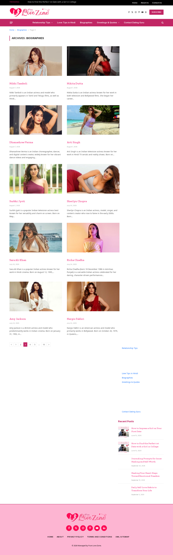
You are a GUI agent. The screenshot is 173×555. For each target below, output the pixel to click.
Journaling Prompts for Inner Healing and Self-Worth (146, 460)
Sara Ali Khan (17, 260)
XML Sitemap (122, 537)
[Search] (162, 23)
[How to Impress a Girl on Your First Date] (123, 432)
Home (134, 3)
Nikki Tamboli (18, 83)
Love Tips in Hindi (66, 22)
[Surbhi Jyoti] (35, 179)
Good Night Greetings (136, 398)
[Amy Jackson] (35, 296)
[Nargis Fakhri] (93, 296)
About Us (145, 3)
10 (44, 344)
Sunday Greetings (134, 402)
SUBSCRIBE (156, 12)
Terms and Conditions (99, 537)
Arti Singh (73, 142)
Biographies (86, 22)
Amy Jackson (17, 318)
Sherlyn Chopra (77, 201)
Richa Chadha (75, 260)
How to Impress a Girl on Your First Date (146, 430)
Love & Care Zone (133, 364)
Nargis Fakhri (75, 318)
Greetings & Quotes (107, 22)
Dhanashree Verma (21, 142)
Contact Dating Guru (134, 22)
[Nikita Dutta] (93, 61)
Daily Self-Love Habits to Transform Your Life (144, 489)
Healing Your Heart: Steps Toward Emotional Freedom (145, 474)
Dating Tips (131, 355)
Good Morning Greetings (137, 393)
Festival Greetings (134, 389)
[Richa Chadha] (93, 237)
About (60, 537)
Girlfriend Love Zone (135, 359)
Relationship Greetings (136, 406)
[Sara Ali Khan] (35, 237)
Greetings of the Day (135, 385)
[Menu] (11, 22)
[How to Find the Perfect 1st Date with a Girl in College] (123, 447)
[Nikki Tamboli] (35, 61)
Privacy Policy (75, 537)
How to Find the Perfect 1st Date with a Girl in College (52, 2)
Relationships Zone (134, 368)
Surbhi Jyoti (17, 201)
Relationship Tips (41, 22)
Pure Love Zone (94, 545)
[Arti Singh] (93, 120)
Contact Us (157, 3)
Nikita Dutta (75, 83)
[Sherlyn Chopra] (93, 179)
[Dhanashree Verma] (35, 120)
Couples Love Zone (134, 351)
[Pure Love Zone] (29, 12)
